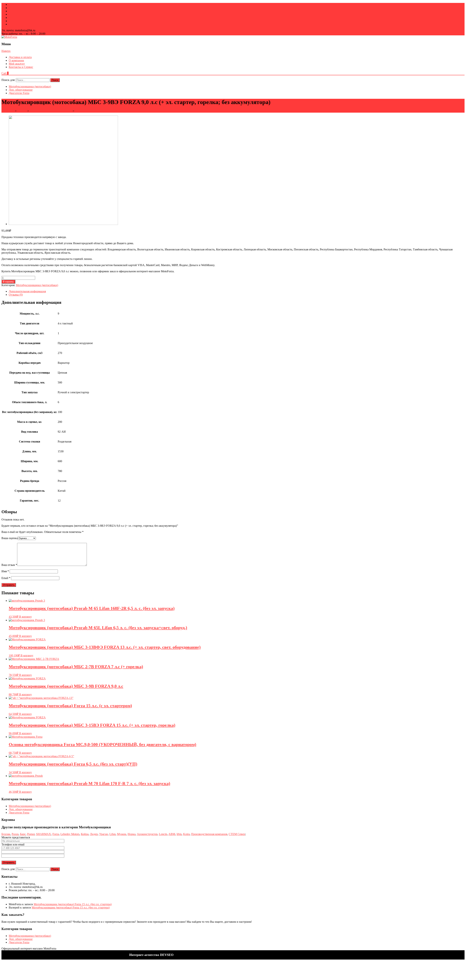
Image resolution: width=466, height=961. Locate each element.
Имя (5, 571)
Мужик (121, 834)
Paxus (15, 834)
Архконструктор (147, 834)
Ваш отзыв (9, 564)
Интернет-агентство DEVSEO (151, 955)
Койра (84, 834)
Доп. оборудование (21, 89)
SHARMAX (43, 834)
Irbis (179, 834)
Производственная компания (209, 834)
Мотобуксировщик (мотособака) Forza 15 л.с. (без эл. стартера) (73, 904)
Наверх (6, 50)
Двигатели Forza (19, 93)
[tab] (237, 291)
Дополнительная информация (27, 291)
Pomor (31, 834)
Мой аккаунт (17, 63)
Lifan (112, 834)
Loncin (163, 834)
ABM (171, 834)
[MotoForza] (9, 36)
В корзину (8, 281)
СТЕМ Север (237, 834)
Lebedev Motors (69, 834)
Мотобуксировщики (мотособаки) (30, 86)
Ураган (103, 834)
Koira (186, 834)
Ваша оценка (9, 538)
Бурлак (5, 834)
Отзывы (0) (16, 294)
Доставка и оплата (20, 57)
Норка (131, 834)
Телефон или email (12, 844)
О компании (16, 60)
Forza (55, 834)
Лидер (94, 834)
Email (5, 578)
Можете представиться (15, 837)
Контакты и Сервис (21, 67)
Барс (23, 834)
